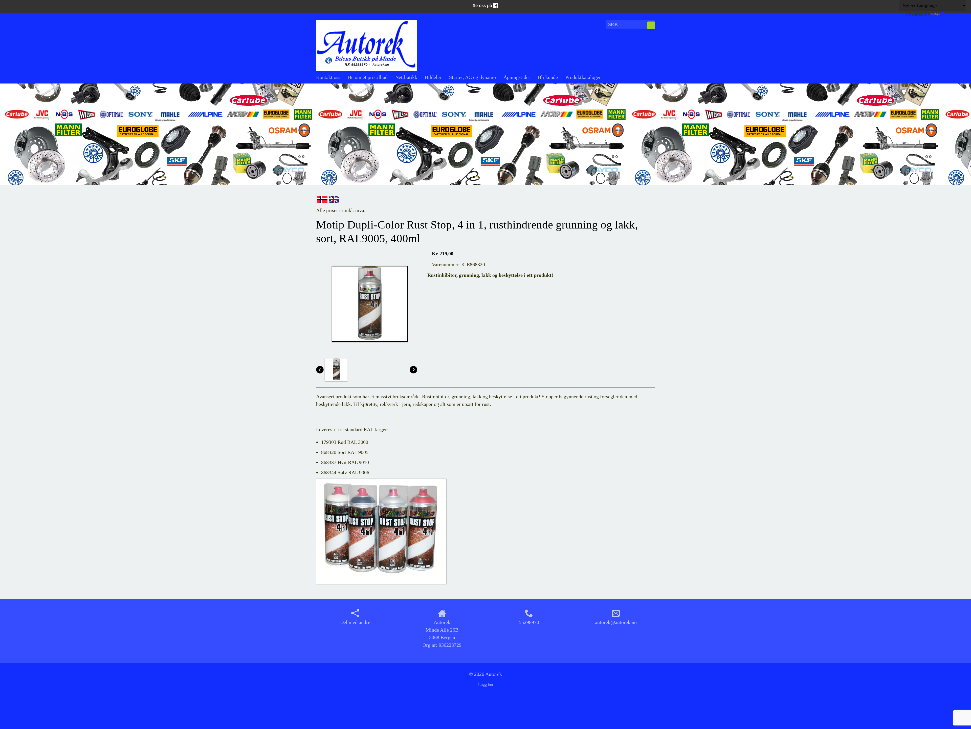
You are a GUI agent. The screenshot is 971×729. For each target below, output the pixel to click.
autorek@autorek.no (616, 622)
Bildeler (433, 77)
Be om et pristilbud (368, 77)
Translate (950, 14)
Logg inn (485, 684)
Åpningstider (516, 77)
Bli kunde (548, 77)
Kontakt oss (328, 77)
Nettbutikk (406, 77)
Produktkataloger (583, 77)
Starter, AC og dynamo (472, 77)
